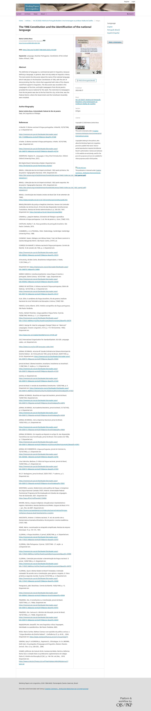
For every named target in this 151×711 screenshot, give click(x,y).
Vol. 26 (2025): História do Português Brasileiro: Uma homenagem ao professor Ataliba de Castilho (63, 21)
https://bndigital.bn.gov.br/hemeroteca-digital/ (35, 166)
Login (133, 1)
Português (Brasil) (113, 30)
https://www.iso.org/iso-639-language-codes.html (36, 347)
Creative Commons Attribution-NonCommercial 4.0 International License (88, 133)
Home (21, 21)
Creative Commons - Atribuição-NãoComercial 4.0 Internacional (66, 689)
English (109, 27)
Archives (27, 14)
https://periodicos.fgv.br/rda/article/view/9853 (46, 212)
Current (18, 14)
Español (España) (113, 33)
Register (126, 1)
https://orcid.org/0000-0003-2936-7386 (29, 43)
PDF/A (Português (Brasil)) (86, 80)
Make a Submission (115, 42)
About (43, 14)
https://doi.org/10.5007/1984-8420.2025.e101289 (39, 50)
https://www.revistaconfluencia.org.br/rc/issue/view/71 (49, 637)
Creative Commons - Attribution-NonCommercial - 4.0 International (88, 172)
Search (131, 14)
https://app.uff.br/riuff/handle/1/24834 (32, 498)
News (35, 14)
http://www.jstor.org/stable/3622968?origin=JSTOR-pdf (38, 335)
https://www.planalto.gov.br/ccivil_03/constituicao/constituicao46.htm (43, 200)
